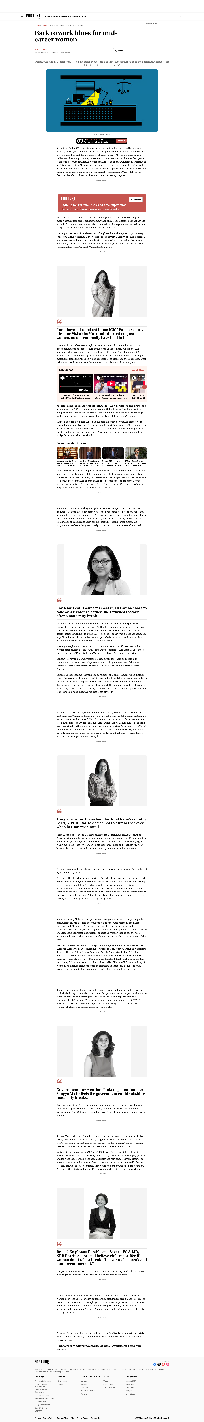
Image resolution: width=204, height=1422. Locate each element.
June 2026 (130, 1387)
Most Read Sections (90, 1376)
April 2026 (130, 1394)
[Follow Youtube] (163, 1364)
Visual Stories (109, 1387)
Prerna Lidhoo (41, 49)
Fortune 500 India (42, 1395)
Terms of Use (62, 1418)
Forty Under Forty (42, 1405)
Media (106, 1376)
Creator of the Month (43, 1381)
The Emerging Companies (41, 1391)
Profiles (61, 1376)
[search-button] (174, 16)
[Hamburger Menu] (22, 16)
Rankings (39, 1376)
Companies (62, 1381)
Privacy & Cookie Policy (44, 1418)
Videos (106, 1381)
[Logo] (33, 16)
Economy (84, 1387)
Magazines (131, 1376)
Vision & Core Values (79, 1418)
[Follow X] (159, 1364)
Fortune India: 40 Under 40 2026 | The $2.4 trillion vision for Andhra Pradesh (75, 398)
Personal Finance (88, 1391)
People (60, 1384)
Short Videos (108, 1384)
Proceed (121, 141)
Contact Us (95, 1418)
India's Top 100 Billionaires (41, 1385)
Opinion (84, 1394)
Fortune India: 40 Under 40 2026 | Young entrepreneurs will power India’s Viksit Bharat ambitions (111, 399)
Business (84, 1381)
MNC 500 (38, 1411)
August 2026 (131, 1381)
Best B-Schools (41, 1408)
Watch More (138, 370)
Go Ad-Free (136, 199)
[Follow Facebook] (155, 1364)
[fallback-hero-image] (67, 453)
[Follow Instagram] (167, 1364)
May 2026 (130, 1391)
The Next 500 (40, 1401)
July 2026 (130, 1384)
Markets (84, 1384)
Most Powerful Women (44, 1398)
